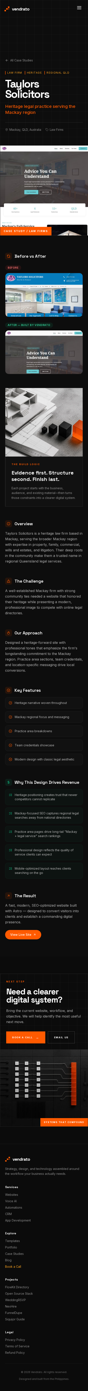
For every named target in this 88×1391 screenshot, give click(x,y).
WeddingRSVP (15, 1300)
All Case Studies (21, 60)
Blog (8, 1260)
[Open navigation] (79, 7)
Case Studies (14, 1254)
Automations (13, 1207)
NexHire (11, 1306)
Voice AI (11, 1201)
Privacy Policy (15, 1340)
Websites (11, 1194)
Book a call (25, 1037)
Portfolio (11, 1247)
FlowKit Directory (17, 1287)
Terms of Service (17, 1346)
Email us (61, 1037)
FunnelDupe (13, 1313)
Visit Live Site (41, 367)
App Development (18, 1220)
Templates (12, 1241)
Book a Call (13, 1266)
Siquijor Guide (15, 1319)
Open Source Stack (19, 1293)
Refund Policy (15, 1352)
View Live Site (20, 934)
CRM (8, 1214)
